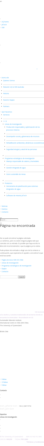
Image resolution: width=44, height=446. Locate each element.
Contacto (5, 212)
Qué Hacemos (7, 112)
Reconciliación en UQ (26, 317)
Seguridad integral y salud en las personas (17, 431)
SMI (3, 27)
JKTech (4, 25)
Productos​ (8, 183)
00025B (9, 439)
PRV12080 (24, 439)
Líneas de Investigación (13, 124)
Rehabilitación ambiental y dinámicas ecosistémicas (25, 143)
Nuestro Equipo (9, 100)
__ (37, 68)
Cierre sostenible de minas (16, 174)
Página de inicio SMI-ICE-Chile (12, 260)
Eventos (4, 209)
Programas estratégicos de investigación (16, 266)
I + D (5, 121)
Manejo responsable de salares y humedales (22, 161)
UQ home (5, 22)
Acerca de (5, 78)
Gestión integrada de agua (16, 168)
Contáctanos (6, 395)
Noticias (5, 206)
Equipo (4, 269)
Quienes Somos (9, 80)
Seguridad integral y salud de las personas (21, 149)
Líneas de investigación (10, 263)
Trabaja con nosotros (9, 398)
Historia (6, 93)
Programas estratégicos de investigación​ (20, 158)
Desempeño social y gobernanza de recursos (22, 136)
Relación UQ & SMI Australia (13, 87)
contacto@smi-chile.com (17, 403)
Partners (6, 106)
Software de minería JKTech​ (16, 195)
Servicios (6, 115)
